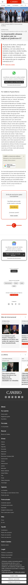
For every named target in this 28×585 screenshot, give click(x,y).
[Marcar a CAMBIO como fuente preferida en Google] (14, 166)
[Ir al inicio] (14, 2)
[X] (15, 397)
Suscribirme (14, 207)
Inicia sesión (14, 215)
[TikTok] (12, 397)
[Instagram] (9, 397)
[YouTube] (19, 397)
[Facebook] (6, 397)
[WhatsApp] (22, 397)
